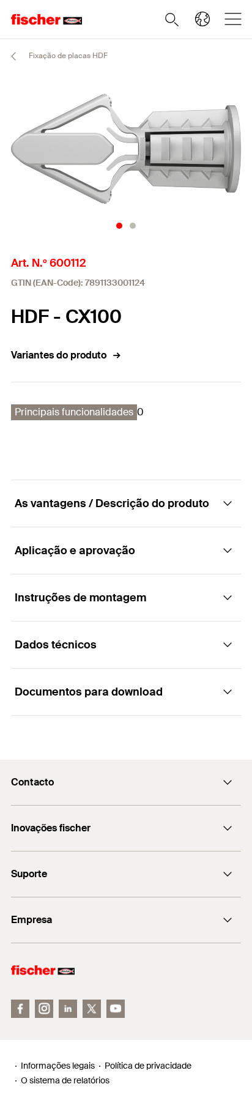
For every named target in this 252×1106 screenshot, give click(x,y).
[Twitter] (92, 1009)
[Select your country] (202, 19)
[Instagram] (44, 1009)
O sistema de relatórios (65, 1080)
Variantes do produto (58, 355)
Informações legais (58, 1065)
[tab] (119, 226)
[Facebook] (20, 1009)
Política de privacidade (148, 1065)
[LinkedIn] (68, 1009)
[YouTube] (115, 1009)
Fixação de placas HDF (67, 56)
